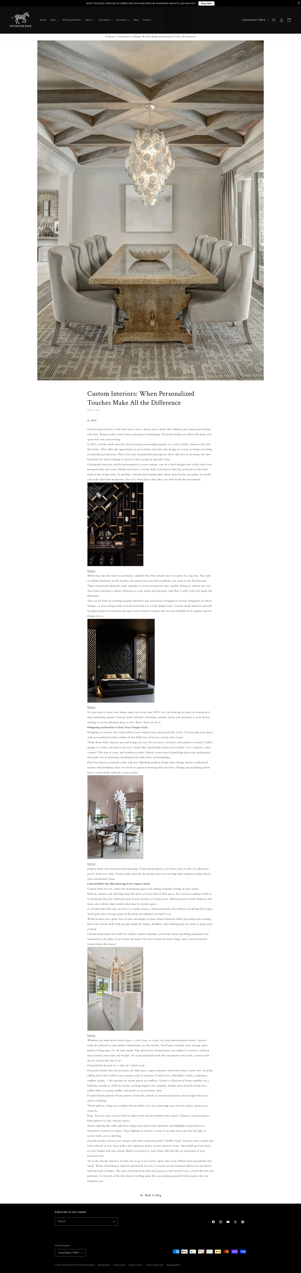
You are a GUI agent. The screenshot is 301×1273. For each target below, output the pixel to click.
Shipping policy (173, 1265)
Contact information (154, 1265)
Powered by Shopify (86, 1265)
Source (91, 571)
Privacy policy (119, 1265)
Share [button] (94, 420)
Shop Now (206, 3)
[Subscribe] (113, 1221)
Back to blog (153, 1195)
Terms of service (136, 1265)
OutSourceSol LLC (70, 1265)
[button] (54, 20)
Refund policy (104, 1265)
